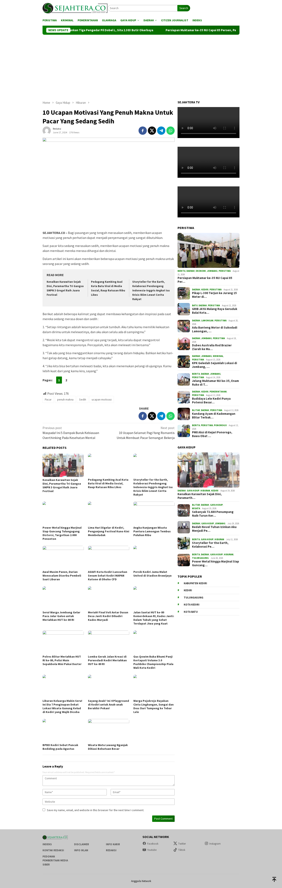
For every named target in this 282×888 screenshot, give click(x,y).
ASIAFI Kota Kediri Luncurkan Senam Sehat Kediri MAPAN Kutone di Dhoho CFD (107, 575)
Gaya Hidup (193, 490)
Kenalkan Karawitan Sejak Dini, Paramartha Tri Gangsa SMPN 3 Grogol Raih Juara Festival (62, 485)
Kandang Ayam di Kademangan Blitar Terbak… (213, 416)
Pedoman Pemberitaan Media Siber (55, 860)
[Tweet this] (152, 130)
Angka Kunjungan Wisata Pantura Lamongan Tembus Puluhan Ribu (152, 531)
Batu (195, 305)
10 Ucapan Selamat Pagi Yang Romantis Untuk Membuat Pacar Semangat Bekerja (146, 433)
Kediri (205, 289)
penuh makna (65, 399)
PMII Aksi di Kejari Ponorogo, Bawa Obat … (212, 434)
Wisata (196, 508)
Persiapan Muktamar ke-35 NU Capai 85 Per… (205, 280)
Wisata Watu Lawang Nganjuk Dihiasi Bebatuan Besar (108, 747)
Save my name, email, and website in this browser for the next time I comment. (95, 810)
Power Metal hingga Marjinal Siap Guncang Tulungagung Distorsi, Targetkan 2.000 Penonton (62, 533)
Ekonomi (201, 270)
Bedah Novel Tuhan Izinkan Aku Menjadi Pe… (214, 529)
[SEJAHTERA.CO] (75, 8)
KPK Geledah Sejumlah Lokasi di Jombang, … (214, 365)
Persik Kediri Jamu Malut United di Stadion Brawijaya (152, 573)
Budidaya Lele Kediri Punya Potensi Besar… (211, 400)
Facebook (152, 843)
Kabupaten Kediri (195, 583)
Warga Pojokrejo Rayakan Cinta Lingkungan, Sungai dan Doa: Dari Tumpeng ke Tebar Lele (153, 706)
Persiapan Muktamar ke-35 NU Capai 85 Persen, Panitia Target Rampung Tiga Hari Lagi (203, 30)
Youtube (151, 850)
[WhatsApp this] (170, 130)
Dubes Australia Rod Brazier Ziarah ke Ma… (212, 347)
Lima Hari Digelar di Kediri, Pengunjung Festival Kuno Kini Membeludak (108, 531)
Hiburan (205, 490)
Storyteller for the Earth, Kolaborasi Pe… (210, 545)
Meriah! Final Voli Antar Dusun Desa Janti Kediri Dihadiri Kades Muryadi (108, 616)
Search (183, 8)
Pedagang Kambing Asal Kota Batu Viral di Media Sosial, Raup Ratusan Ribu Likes (108, 483)
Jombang (212, 270)
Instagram (215, 843)
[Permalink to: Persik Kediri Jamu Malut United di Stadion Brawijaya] (154, 557)
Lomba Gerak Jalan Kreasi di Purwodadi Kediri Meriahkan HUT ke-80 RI (107, 660)
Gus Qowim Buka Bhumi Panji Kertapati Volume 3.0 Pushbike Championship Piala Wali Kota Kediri (153, 662)
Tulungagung (200, 558)
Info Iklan (81, 850)
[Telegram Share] (161, 130)
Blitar (196, 410)
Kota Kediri (191, 604)
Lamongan (207, 320)
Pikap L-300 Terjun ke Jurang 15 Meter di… (214, 295)
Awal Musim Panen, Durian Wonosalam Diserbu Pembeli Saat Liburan (62, 575)
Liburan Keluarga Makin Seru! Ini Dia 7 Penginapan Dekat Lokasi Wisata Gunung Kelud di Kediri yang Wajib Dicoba (62, 706)
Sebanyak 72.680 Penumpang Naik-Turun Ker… (212, 513)
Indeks (47, 844)
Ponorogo (220, 425)
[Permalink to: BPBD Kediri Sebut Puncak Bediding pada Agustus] (63, 730)
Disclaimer (81, 844)
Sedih (82, 399)
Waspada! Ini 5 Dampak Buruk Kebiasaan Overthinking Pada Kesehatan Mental (71, 433)
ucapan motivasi (102, 399)
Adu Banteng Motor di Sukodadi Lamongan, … (214, 329)
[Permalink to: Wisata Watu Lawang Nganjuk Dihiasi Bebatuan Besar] (108, 730)
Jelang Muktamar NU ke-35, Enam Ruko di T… (215, 382)
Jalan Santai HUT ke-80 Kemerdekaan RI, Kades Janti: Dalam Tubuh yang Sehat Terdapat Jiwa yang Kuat (153, 617)
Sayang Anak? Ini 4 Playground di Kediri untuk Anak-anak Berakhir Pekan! (108, 704)
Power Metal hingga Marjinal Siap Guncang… (215, 563)
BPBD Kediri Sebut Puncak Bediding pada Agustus (60, 747)
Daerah (190, 270)
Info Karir (113, 844)
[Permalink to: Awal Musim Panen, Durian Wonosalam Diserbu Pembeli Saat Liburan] (63, 557)
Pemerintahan (218, 391)
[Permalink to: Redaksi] (47, 130)
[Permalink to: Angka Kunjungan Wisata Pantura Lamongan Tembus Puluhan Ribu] (154, 513)
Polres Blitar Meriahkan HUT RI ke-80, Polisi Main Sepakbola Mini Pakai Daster (62, 660)
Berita (181, 270)
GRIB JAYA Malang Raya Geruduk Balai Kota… (214, 311)
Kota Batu (191, 612)
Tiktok (181, 850)
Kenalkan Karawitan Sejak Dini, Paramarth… (200, 496)
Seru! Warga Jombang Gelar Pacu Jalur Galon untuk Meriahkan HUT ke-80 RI (61, 616)
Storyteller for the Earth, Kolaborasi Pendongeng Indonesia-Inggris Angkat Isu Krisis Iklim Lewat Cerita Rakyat (151, 290)
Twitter (182, 843)
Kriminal (218, 356)
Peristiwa (225, 270)
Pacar (48, 399)
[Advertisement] (141, 66)
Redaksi (111, 850)
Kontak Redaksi (53, 850)
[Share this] (143, 130)
